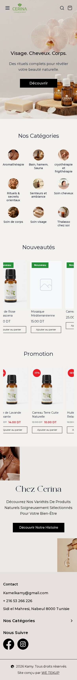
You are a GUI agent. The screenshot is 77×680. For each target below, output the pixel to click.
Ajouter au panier (45, 329)
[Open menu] (7, 8)
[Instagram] (22, 644)
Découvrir (38, 83)
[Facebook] (8, 644)
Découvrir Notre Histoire (38, 527)
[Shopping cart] (70, 8)
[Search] (62, 8)
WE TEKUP (50, 673)
